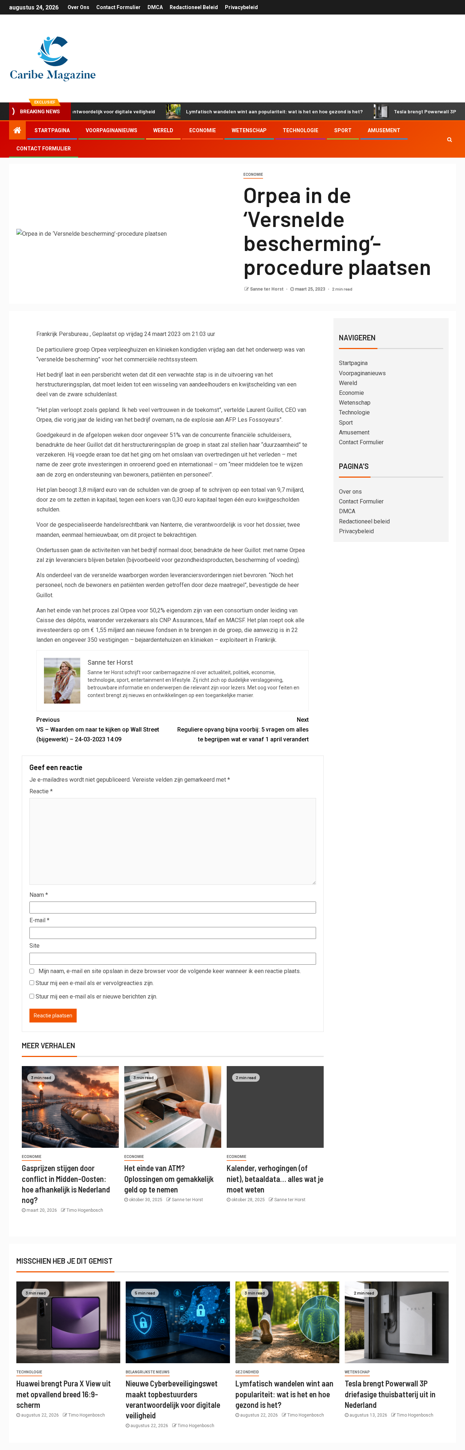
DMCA (155, 7)
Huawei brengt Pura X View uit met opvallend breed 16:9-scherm (63, 1393)
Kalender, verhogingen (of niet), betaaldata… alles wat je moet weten (275, 1178)
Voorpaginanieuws (111, 130)
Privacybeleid (241, 7)
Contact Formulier (118, 7)
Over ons (78, 7)
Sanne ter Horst (267, 289)
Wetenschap (249, 130)
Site (34, 945)
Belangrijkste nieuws (148, 1372)
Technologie (300, 130)
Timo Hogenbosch (84, 1210)
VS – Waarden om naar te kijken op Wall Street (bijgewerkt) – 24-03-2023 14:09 (97, 729)
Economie (202, 130)
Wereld (163, 130)
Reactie (41, 791)
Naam (38, 894)
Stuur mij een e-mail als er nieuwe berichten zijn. (96, 996)
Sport (343, 130)
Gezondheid (247, 1372)
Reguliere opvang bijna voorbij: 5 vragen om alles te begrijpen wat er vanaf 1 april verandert (243, 729)
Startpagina (52, 130)
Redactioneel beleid (194, 7)
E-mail (39, 920)
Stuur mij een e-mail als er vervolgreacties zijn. (95, 983)
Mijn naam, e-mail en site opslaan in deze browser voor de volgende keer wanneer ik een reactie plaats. (170, 971)
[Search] (449, 139)
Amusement (384, 130)
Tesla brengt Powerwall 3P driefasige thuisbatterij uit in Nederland (390, 1393)
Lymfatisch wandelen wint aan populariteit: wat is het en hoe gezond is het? (243, 111)
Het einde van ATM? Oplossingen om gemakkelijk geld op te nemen (169, 1178)
